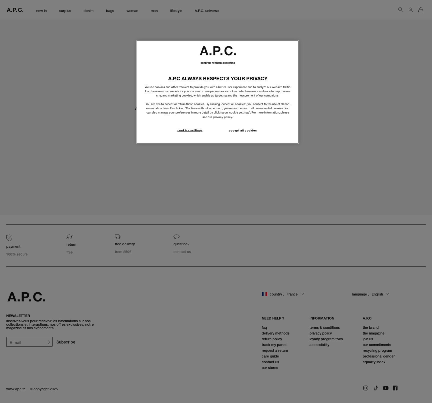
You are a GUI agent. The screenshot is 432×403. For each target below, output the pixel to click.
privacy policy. (223, 117)
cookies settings (190, 130)
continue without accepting (217, 62)
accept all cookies (243, 130)
